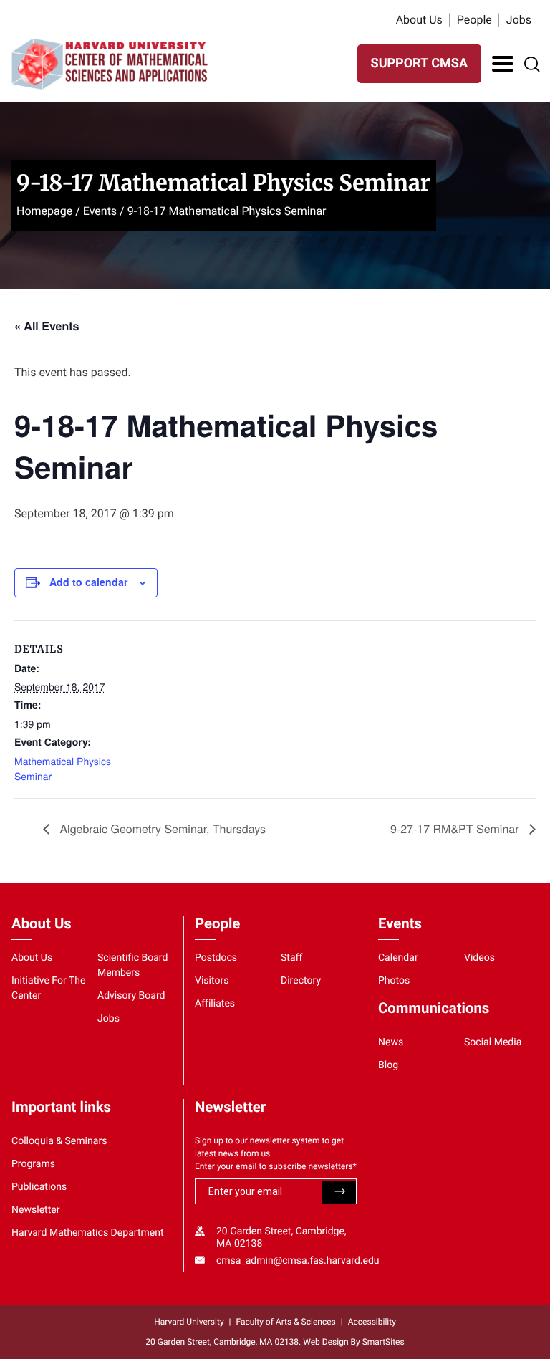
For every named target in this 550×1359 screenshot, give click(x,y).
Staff (291, 958)
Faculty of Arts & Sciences (286, 1322)
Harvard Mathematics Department (87, 1233)
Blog (388, 1065)
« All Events (46, 325)
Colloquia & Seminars (59, 1141)
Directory (301, 980)
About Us (419, 20)
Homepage (44, 211)
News (390, 1042)
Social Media (492, 1042)
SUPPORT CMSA (419, 63)
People (474, 20)
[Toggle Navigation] (502, 64)
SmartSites (383, 1342)
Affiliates (215, 1003)
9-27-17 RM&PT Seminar (456, 828)
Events (100, 211)
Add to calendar (88, 582)
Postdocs (216, 958)
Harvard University (188, 1322)
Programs (33, 1164)
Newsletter (35, 1210)
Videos (479, 958)
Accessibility (372, 1322)
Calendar (398, 958)
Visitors (212, 980)
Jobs (518, 20)
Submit (339, 1192)
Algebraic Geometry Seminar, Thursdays (161, 828)
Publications (39, 1187)
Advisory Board (131, 996)
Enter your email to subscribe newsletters (276, 1166)
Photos (394, 980)
